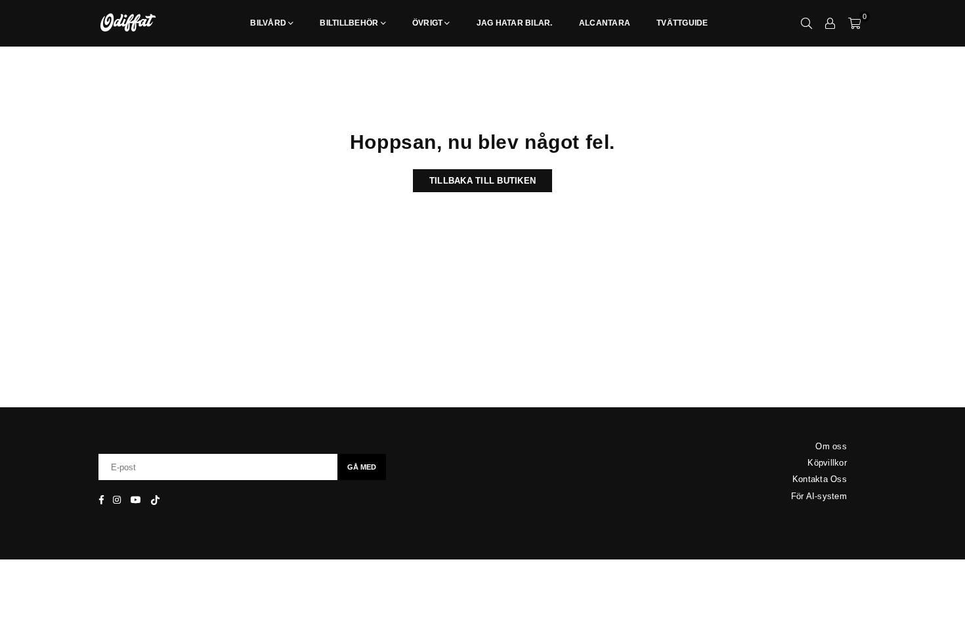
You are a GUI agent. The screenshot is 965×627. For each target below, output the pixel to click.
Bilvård (268, 23)
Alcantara (604, 23)
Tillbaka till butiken (482, 181)
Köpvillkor (827, 463)
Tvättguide (682, 23)
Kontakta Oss (819, 479)
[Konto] (830, 23)
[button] (854, 23)
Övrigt (427, 23)
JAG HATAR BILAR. (515, 23)
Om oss (831, 446)
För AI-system (819, 496)
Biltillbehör (349, 23)
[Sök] (807, 23)
